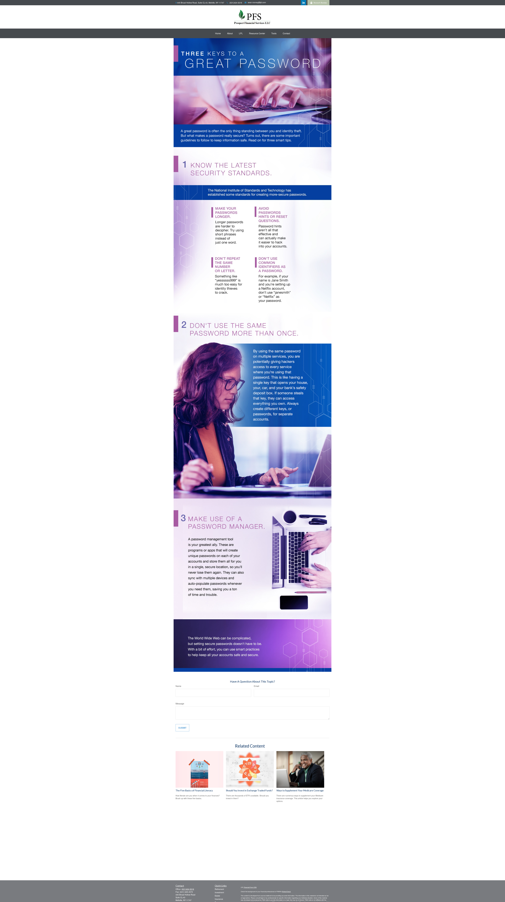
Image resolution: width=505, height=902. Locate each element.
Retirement (219, 889)
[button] (218, 33)
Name (178, 686)
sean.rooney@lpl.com (257, 2)
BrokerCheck (286, 891)
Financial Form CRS (250, 887)
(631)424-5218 (235, 2)
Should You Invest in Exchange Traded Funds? (249, 790)
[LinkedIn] (303, 2)
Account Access (320, 2)
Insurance (219, 899)
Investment (219, 892)
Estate (217, 895)
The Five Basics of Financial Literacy (194, 790)
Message (180, 703)
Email (256, 686)
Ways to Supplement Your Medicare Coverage (300, 790)
